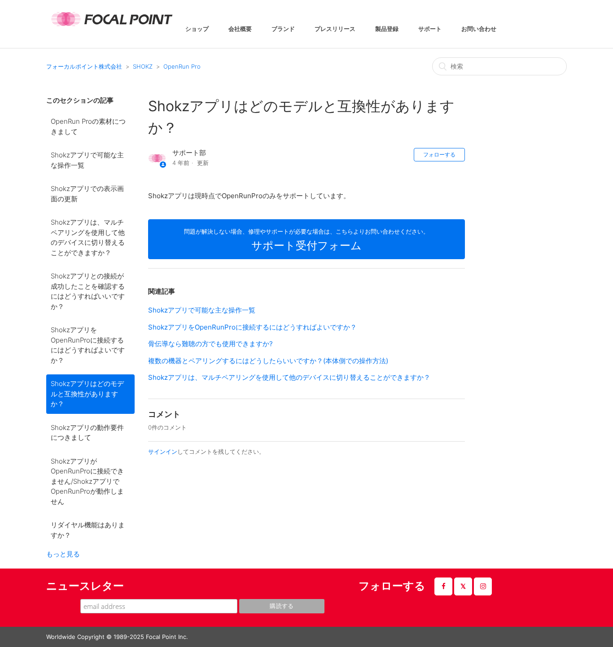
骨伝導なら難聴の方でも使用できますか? (210, 343)
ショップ (197, 29)
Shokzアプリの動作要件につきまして (87, 432)
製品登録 (386, 29)
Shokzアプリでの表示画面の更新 (87, 193)
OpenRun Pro (182, 66)
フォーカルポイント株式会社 (84, 66)
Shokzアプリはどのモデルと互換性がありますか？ (87, 393)
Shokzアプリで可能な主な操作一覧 (87, 160)
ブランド (283, 29)
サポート (430, 29)
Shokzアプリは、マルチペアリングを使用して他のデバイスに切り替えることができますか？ (88, 237)
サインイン (162, 451)
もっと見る (63, 554)
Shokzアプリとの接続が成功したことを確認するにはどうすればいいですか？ (88, 291)
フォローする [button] (439, 154)
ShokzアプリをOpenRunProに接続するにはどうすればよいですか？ (88, 345)
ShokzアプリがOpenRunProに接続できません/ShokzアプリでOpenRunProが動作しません (87, 481)
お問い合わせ (478, 29)
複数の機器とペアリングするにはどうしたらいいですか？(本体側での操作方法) (268, 360)
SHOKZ (143, 66)
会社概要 (240, 29)
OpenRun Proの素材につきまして (88, 126)
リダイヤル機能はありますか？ (88, 530)
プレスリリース (335, 29)
